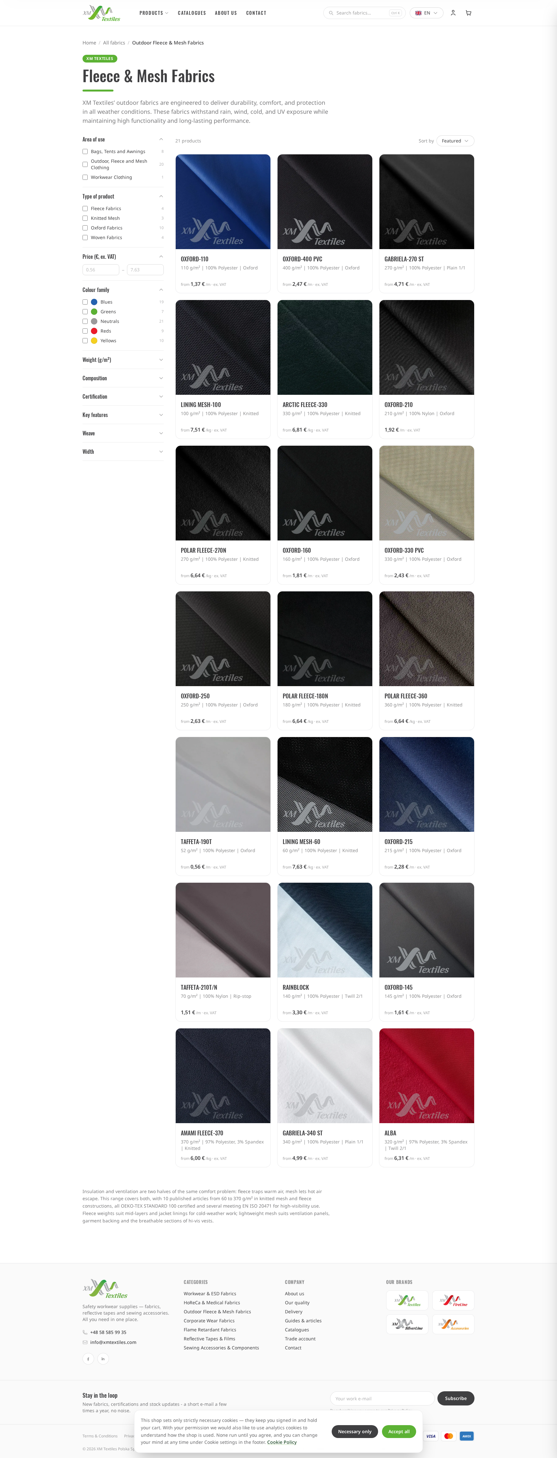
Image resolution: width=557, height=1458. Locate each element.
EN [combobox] (427, 13)
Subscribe (456, 1398)
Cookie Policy (282, 1442)
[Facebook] (88, 1359)
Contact (256, 12)
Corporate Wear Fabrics (209, 1320)
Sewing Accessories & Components (221, 1348)
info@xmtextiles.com (113, 1342)
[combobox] (364, 13)
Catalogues (192, 12)
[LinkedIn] (103, 1359)
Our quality (297, 1302)
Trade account (300, 1339)
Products (151, 12)
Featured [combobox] (451, 141)
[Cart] (468, 13)
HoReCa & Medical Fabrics (212, 1302)
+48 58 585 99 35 (108, 1332)
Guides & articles (303, 1320)
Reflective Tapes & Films (209, 1339)
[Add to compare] (262, 163)
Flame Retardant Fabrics (210, 1330)
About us (226, 12)
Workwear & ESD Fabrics (210, 1293)
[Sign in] (453, 13)
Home (89, 42)
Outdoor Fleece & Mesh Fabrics (217, 1311)
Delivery (293, 1311)
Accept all (399, 1431)
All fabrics (114, 42)
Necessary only (355, 1431)
